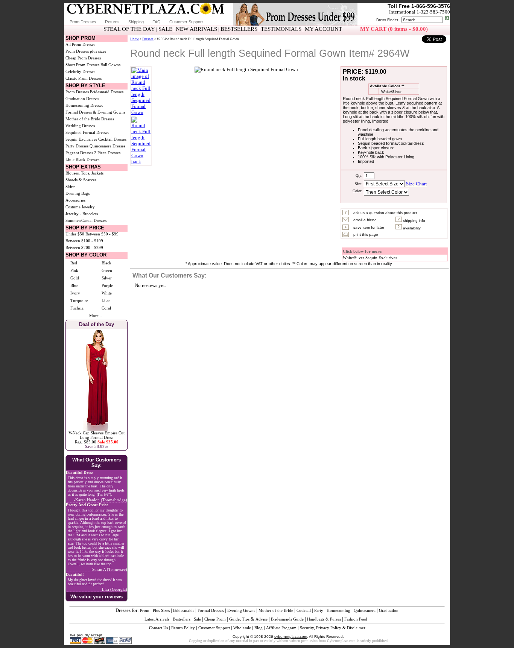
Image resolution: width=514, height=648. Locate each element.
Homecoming (338, 610)
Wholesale (242, 627)
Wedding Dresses (80, 125)
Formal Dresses (211, 610)
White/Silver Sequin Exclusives (370, 257)
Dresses (148, 39)
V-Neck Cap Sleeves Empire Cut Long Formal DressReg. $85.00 (96, 437)
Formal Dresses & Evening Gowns (95, 112)
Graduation (388, 610)
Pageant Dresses (79, 152)
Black (106, 263)
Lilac (106, 300)
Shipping (136, 22)
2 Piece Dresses (107, 152)
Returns (112, 22)
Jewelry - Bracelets (81, 213)
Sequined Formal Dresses (87, 132)
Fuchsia (77, 308)
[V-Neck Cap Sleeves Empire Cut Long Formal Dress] (96, 429)
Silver (107, 278)
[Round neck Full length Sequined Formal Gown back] (141, 161)
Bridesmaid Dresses (106, 92)
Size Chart (416, 184)
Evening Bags (77, 193)
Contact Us (158, 627)
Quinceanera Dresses (107, 146)
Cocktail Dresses (112, 139)
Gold (74, 278)
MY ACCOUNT (323, 29)
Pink (74, 270)
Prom (144, 610)
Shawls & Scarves (80, 180)
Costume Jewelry (80, 207)
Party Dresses (76, 146)
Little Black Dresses (82, 159)
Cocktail (304, 610)
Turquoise (79, 300)
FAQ (156, 22)
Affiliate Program (281, 627)
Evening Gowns (241, 610)
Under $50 (74, 234)
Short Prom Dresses (82, 64)
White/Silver (390, 92)
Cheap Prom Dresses (83, 58)
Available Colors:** (387, 86)
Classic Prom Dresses (83, 78)
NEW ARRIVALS (196, 29)
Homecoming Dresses (84, 105)
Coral (106, 308)
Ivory (75, 293)
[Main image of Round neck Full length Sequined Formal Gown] (141, 112)
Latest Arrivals (156, 619)
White (107, 293)
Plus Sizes (161, 610)
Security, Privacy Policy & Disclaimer (332, 627)
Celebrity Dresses (80, 71)
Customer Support (186, 22)
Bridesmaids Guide (287, 619)
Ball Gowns (110, 64)
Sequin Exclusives (81, 139)
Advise (261, 619)
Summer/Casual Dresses (85, 220)
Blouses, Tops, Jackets (84, 173)
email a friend (365, 220)
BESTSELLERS (239, 29)
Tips (245, 619)
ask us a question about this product (385, 213)
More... (95, 315)
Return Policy (183, 627)
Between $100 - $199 (84, 240)
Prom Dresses (83, 22)
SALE (165, 29)
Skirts (70, 186)
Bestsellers (181, 619)
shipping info (413, 221)
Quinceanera (365, 610)
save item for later (368, 227)
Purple (107, 285)
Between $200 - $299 (84, 247)
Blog (258, 627)
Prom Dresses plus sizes (85, 51)
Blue (74, 285)
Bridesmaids (183, 610)
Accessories (75, 200)
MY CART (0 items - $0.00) (394, 29)
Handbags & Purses (324, 619)
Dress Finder (387, 20)
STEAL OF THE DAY (129, 29)
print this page (365, 234)
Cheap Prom (215, 619)
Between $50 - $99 (102, 234)
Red (73, 263)
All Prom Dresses (80, 44)
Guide (234, 619)
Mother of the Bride (276, 610)
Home (134, 39)
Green (107, 270)
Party (318, 610)
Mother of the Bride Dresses (89, 119)
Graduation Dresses (82, 98)
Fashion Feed (355, 619)
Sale (197, 619)
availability (411, 228)
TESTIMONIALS (281, 29)
